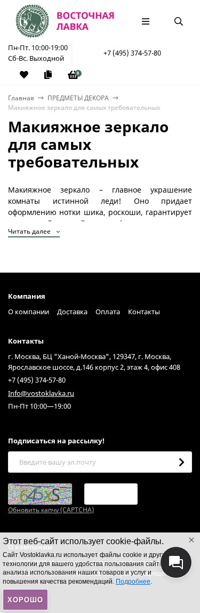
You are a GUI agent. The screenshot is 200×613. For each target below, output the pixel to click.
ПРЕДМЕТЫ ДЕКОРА (78, 97)
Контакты (144, 311)
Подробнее (133, 581)
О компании (28, 311)
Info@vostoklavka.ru (41, 393)
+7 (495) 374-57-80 (132, 53)
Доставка (72, 311)
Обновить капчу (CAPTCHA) (51, 509)
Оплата (107, 311)
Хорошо (25, 600)
